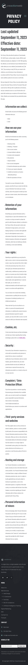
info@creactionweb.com (11, 635)
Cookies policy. (22, 338)
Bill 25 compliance (9, 602)
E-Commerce (7, 596)
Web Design (7, 593)
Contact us (4, 615)
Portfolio (6, 599)
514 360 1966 (7, 631)
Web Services (5, 591)
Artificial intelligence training (12, 606)
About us (4, 587)
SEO (2, 612)
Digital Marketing (6, 609)
